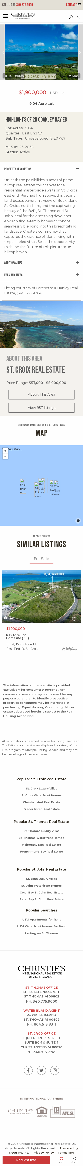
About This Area (41, 394)
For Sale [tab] (41, 558)
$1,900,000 (15, 629)
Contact (72, 5)
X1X (5, 572)
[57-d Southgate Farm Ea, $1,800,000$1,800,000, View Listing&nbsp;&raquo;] (23, 486)
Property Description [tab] (17, 169)
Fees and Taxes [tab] (13, 275)
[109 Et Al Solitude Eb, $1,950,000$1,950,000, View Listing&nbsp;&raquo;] (37, 489)
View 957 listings (41, 408)
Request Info (26, 1160)
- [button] (5, 456)
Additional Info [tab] (13, 263)
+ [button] (5, 450)
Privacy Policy (43, 1152)
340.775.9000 (17, 5)
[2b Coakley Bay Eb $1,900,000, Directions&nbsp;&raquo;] (41, 485)
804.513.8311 (45, 1024)
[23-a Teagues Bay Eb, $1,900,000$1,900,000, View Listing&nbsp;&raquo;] (57, 487)
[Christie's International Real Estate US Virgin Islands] (18, 18)
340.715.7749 (45, 1052)
